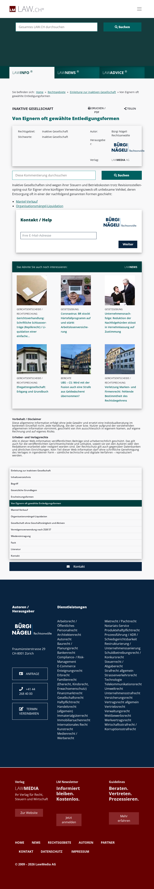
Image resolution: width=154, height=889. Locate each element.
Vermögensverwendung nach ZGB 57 (31, 529)
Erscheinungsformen (22, 496)
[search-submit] (122, 26)
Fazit (13, 542)
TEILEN (131, 108)
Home (39, 92)
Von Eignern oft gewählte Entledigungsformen (36, 503)
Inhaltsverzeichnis (21, 477)
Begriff (14, 483)
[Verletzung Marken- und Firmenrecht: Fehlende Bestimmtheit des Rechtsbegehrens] (122, 359)
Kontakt (15, 555)
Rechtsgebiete (57, 92)
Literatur (16, 549)
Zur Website (29, 813)
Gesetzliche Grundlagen (24, 490)
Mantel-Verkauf (19, 509)
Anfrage (31, 674)
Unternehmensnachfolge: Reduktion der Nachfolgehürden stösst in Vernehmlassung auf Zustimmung (120, 322)
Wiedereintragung (21, 536)
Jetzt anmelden (69, 820)
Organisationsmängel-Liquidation (29, 516)
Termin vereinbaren (29, 711)
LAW (131, 267)
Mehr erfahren (124, 818)
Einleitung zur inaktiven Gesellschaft (31, 470)
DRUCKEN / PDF (98, 110)
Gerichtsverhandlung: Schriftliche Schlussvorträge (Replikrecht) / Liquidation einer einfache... (32, 327)
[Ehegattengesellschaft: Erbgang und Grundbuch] (34, 359)
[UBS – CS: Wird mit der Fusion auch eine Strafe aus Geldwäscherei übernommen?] (78, 359)
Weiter (128, 244)
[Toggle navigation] (139, 9)
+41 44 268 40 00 (27, 691)
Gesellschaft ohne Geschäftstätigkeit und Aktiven (38, 523)
